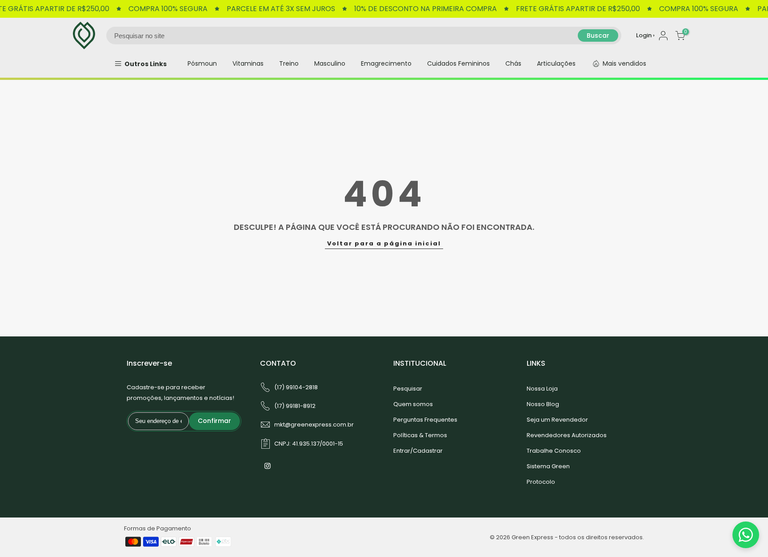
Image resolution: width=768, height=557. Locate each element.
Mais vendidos (624, 63)
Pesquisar (407, 388)
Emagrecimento (386, 63)
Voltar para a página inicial (384, 243)
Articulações (556, 63)
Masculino (329, 63)
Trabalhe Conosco (554, 450)
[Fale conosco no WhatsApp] (745, 534)
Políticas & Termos (420, 435)
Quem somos (413, 404)
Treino (289, 63)
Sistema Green (548, 466)
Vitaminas (248, 63)
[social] (268, 466)
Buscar (598, 35)
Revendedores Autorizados (567, 435)
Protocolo (541, 482)
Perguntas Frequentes (425, 419)
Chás (513, 63)
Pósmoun (202, 63)
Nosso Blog (543, 404)
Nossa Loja (542, 388)
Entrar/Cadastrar (418, 450)
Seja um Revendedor (557, 419)
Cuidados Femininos (458, 63)
